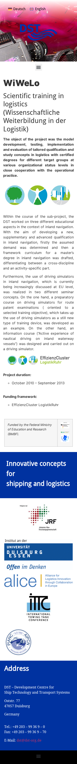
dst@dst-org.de (29, 740)
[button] (38, 67)
